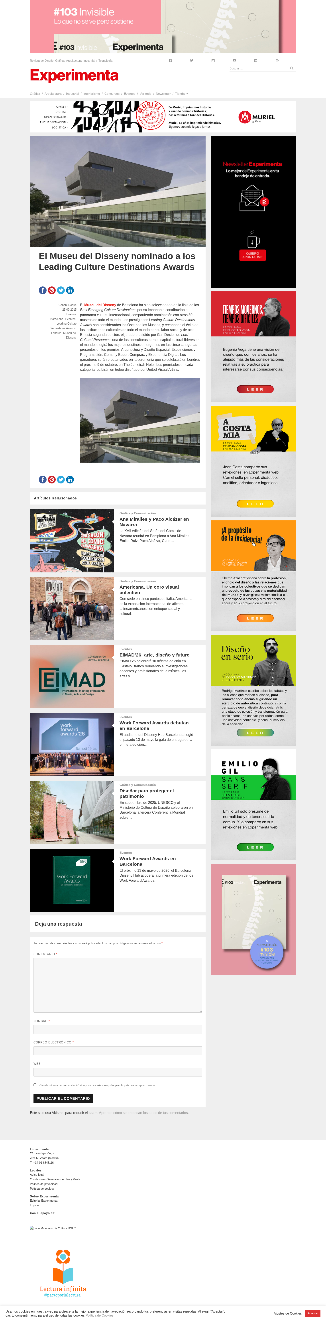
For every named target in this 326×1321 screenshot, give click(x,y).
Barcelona (56, 319)
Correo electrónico (53, 1042)
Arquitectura (53, 93)
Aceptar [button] (313, 1313)
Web (37, 1063)
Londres (56, 333)
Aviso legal (37, 1174)
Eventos (129, 93)
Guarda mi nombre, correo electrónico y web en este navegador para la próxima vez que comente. (97, 1085)
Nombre (41, 1021)
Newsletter (163, 93)
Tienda (180, 93)
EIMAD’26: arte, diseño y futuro (155, 654)
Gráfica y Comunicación (138, 513)
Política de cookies (42, 1188)
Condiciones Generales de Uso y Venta (55, 1179)
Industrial (72, 93)
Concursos (112, 93)
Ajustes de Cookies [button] (288, 1313)
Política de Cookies (100, 1315)
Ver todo (145, 93)
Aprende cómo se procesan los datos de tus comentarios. (144, 1113)
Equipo (34, 1205)
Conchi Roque (68, 305)
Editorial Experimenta (43, 1200)
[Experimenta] (74, 75)
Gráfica (35, 93)
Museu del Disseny (100, 305)
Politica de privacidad (43, 1184)
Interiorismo (91, 93)
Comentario (45, 954)
